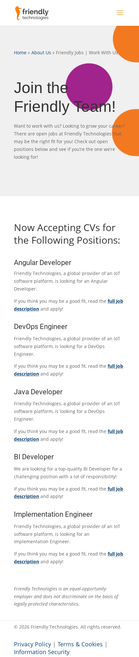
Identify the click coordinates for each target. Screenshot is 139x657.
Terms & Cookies (80, 644)
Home (20, 52)
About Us (41, 52)
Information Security (42, 652)
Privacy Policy (32, 644)
